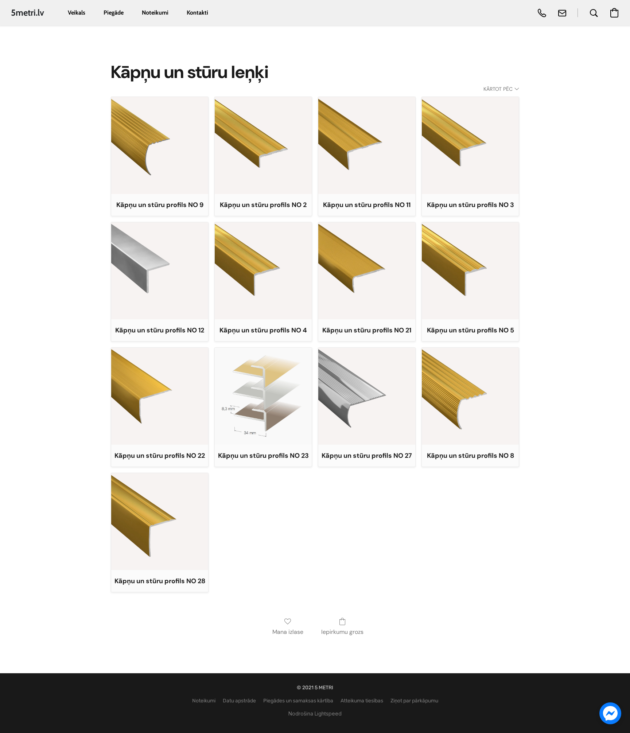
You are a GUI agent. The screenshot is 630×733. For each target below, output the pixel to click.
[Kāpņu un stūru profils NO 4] (263, 270)
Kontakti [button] (197, 12)
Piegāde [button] (114, 12)
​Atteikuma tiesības (362, 701)
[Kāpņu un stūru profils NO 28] (159, 521)
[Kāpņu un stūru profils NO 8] (470, 396)
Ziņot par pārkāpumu (414, 701)
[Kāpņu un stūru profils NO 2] (263, 145)
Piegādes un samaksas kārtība (298, 701)
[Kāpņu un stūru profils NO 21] (366, 270)
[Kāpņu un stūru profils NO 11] (366, 145)
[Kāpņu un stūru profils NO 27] (366, 396)
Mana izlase (287, 632)
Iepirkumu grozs (342, 632)
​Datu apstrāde (239, 701)
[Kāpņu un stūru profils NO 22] (159, 396)
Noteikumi (203, 701)
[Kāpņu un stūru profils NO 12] (159, 270)
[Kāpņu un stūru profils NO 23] (263, 396)
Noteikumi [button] (155, 12)
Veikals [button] (76, 12)
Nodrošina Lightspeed (315, 713)
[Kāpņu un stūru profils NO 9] (159, 145)
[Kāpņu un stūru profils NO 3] (470, 145)
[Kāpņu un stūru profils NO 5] (470, 270)
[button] (27, 13)
